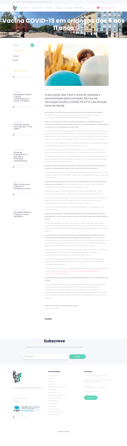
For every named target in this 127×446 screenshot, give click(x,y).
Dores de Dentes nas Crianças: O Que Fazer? (23, 126)
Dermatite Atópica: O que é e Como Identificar (22, 214)
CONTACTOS (90, 397)
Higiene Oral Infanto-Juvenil (56, 411)
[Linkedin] (24, 392)
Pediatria (50, 381)
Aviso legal (16, 401)
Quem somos (24, 8)
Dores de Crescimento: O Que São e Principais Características (21, 156)
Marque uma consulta (107, 8)
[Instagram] (19, 392)
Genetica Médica (53, 400)
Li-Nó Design (65, 431)
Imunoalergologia (53, 403)
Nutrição (50, 384)
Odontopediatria (53, 375)
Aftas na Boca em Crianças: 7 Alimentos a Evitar (22, 186)
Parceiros (49, 8)
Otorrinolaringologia (54, 409)
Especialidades (37, 8)
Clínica (15, 56)
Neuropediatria (52, 389)
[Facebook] (14, 392)
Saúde (47, 89)
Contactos (68, 8)
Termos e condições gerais (20, 398)
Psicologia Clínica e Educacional (57, 387)
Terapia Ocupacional (54, 414)
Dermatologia (52, 406)
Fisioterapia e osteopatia (55, 398)
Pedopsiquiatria (52, 392)
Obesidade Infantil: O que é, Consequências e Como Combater (22, 97)
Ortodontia (51, 378)
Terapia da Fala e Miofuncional (56, 395)
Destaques (58, 8)
